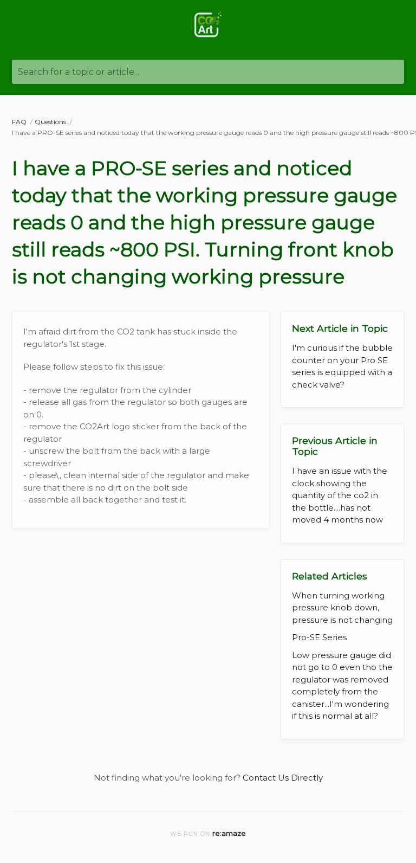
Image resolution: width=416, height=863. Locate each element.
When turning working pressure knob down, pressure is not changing (342, 607)
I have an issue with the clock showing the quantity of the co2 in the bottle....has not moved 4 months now (339, 495)
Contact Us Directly (283, 777)
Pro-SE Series (319, 637)
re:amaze (229, 833)
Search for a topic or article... (78, 72)
